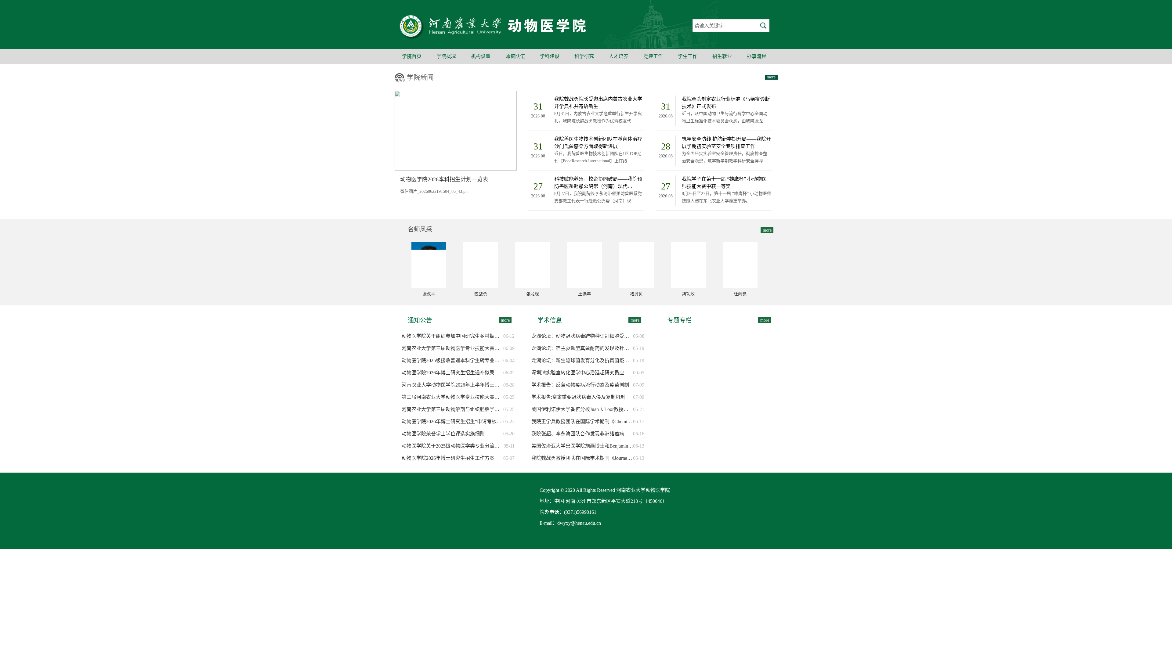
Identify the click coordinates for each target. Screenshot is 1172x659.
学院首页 (411, 56)
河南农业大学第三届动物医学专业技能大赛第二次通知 (452, 348)
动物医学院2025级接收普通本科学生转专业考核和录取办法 (452, 360)
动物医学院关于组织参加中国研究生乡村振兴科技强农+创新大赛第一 (452, 336)
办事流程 (756, 56)
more (771, 77)
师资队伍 (515, 56)
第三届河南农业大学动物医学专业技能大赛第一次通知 (452, 397)
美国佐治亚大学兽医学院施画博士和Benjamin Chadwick (582, 445)
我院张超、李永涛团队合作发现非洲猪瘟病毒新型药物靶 (582, 433)
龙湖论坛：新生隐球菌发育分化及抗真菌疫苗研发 (582, 360)
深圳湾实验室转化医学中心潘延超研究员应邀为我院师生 (582, 372)
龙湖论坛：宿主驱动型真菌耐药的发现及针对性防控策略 (582, 348)
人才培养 (618, 56)
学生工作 (687, 56)
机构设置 (480, 56)
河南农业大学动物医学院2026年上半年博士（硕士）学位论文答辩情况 (452, 384)
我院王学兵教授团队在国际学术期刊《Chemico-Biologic (582, 421)
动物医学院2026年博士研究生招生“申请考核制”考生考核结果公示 (452, 421)
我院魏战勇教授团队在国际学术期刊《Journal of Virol (582, 458)
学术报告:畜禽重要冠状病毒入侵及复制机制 (578, 397)
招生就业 (722, 56)
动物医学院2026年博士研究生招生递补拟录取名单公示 (452, 372)
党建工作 (653, 56)
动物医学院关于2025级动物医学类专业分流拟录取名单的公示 (453, 445)
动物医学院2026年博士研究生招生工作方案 (448, 458)
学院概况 (446, 56)
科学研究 (584, 56)
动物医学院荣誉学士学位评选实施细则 (443, 433)
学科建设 (549, 56)
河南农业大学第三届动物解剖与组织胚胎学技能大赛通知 (452, 409)
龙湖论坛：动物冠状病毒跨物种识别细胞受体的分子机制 (582, 336)
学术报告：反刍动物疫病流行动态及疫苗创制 (580, 384)
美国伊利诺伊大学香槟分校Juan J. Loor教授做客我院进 (582, 409)
